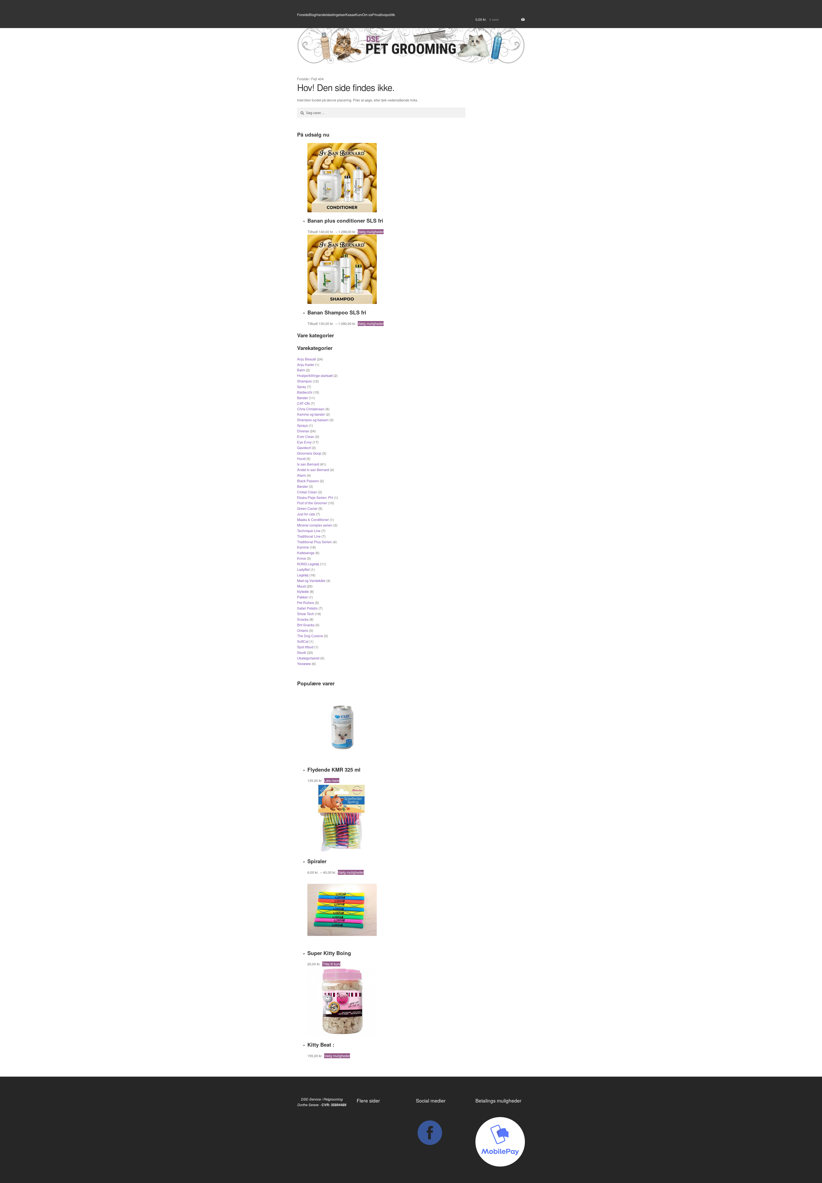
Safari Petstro (307, 608)
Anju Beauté (306, 359)
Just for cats (306, 514)
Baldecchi (304, 392)
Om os (367, 14)
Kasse (350, 14)
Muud (301, 586)
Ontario (302, 630)
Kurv (358, 14)
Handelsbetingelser (330, 14)
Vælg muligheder (371, 231)
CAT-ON (303, 403)
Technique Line (308, 530)
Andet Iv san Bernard (313, 469)
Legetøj (302, 575)
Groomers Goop (309, 453)
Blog (312, 14)
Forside (303, 14)
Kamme (303, 547)
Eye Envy (304, 442)
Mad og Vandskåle (311, 580)
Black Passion (308, 480)
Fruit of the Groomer (312, 502)
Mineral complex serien (314, 525)
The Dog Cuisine (310, 635)
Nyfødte (303, 591)
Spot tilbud (305, 646)
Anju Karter (305, 364)
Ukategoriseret (308, 658)
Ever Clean (305, 436)
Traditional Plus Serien (314, 541)
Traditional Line (309, 536)
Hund (301, 458)
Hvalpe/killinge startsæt (315, 375)
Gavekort (304, 447)
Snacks (302, 619)
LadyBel (303, 569)
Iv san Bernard (308, 464)
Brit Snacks (305, 624)
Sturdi (301, 652)
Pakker (302, 597)
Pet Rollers (305, 602)
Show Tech (305, 613)
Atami (301, 475)
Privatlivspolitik (383, 14)
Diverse (303, 431)
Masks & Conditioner (313, 519)
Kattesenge (305, 552)
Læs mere (331, 780)
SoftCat (302, 641)
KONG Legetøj (308, 563)
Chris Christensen (311, 408)
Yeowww (304, 663)
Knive (301, 558)
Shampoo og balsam (313, 419)
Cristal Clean (307, 492)
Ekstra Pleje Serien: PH (315, 497)
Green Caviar (307, 508)
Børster (302, 397)
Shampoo (304, 381)
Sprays (302, 425)
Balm (301, 370)
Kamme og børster (311, 414)
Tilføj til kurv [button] (331, 963)
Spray (301, 386)
